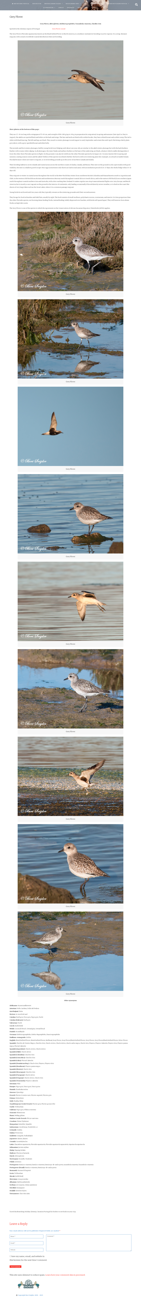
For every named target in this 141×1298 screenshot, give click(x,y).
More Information (96, 3)
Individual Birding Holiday (52, 3)
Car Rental (94, 7)
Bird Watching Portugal (21, 3)
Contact (61, 7)
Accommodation (48, 7)
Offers (80, 7)
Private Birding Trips (72, 3)
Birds (85, 3)
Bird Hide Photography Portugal (117, 3)
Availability (70, 7)
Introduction (36, 3)
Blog (86, 7)
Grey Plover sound (58, 29)
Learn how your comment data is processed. (65, 1275)
